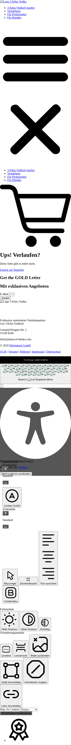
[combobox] (35, 374)
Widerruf (25, 351)
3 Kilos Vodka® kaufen (21, 7)
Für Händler (14, 17)
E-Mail (4, 294)
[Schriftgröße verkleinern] (6, 482)
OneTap (22, 467)
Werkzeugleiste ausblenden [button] (15, 474)
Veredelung (13, 11)
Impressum (38, 351)
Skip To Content (10, 709)
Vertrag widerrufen (35, 359)
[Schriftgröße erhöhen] (6, 469)
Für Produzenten (16, 14)
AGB (3, 351)
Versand (13, 351)
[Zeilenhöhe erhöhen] (6, 513)
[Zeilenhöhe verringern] (6, 526)
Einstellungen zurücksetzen (16, 713)
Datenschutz (53, 351)
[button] (35, 94)
